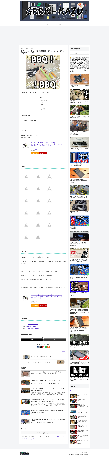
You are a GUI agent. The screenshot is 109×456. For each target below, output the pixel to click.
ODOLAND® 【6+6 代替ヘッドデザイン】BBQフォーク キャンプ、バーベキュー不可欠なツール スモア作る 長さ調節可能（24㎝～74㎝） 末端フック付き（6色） (46, 144)
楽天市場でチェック (43, 153)
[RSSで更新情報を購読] (48, 347)
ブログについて (78, 452)
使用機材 (43, 109)
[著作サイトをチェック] (38, 347)
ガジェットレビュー (25, 334)
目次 (41, 98)
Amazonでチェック (35, 153)
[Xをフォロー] (41, 347)
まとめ (42, 107)
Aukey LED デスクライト (32, 328)
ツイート (72, 390)
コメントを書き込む (43, 433)
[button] (54, 339)
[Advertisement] (54, 36)
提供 (30, 334)
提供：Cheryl (44, 100)
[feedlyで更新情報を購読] (46, 347)
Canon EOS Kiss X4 (33, 324)
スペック (43, 102)
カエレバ (36, 149)
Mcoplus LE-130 (30, 326)
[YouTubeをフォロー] (43, 347)
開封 (42, 104)
